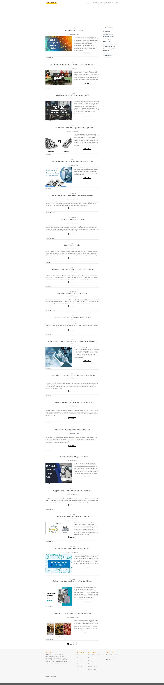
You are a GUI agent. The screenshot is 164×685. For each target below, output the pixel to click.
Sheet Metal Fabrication (108, 36)
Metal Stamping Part (107, 39)
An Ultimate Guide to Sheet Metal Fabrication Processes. (72, 195)
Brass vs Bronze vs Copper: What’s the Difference (72, 614)
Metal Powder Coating (72, 245)
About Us (79, 657)
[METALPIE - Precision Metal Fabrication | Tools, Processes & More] (51, 3)
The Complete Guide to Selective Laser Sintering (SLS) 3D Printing (72, 341)
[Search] (112, 3)
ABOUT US (96, 2)
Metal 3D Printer (107, 41)
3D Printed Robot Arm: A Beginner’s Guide (72, 457)
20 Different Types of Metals (72, 30)
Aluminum (88, 2)
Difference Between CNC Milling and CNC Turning (72, 317)
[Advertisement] (82, 15)
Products (79, 660)
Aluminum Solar (107, 53)
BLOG (101, 2)
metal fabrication (72, 193)
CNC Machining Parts (108, 34)
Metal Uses (72, 28)
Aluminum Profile (107, 58)
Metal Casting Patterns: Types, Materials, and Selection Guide (72, 64)
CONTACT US (107, 2)
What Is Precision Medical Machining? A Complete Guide (72, 161)
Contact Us (79, 666)
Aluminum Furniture (107, 55)
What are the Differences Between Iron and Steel (72, 430)
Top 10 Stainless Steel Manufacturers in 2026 (72, 95)
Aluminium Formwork (92, 657)
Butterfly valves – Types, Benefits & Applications (72, 548)
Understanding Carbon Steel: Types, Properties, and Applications (72, 375)
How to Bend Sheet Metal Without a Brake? (72, 293)
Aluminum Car (91, 660)
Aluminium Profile (92, 669)
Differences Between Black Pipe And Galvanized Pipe (72, 402)
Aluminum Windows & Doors (109, 44)
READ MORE (87, 53)
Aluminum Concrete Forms (109, 46)
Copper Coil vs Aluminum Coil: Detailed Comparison (72, 491)
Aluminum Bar (106, 31)
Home (78, 654)
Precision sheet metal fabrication (72, 219)
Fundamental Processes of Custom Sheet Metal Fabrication (72, 269)
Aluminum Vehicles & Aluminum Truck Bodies (110, 49)
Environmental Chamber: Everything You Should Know (72, 581)
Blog (72, 62)
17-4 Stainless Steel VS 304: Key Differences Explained (72, 128)
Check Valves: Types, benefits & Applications (72, 516)
